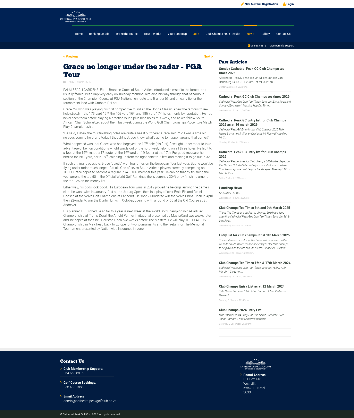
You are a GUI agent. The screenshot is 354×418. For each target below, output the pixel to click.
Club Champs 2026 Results (223, 34)
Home (79, 34)
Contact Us (283, 34)
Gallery (265, 34)
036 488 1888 (74, 387)
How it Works (152, 34)
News (250, 34)
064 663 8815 (258, 45)
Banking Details (99, 34)
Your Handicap (177, 34)
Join (196, 34)
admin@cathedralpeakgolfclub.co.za (90, 401)
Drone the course (126, 34)
